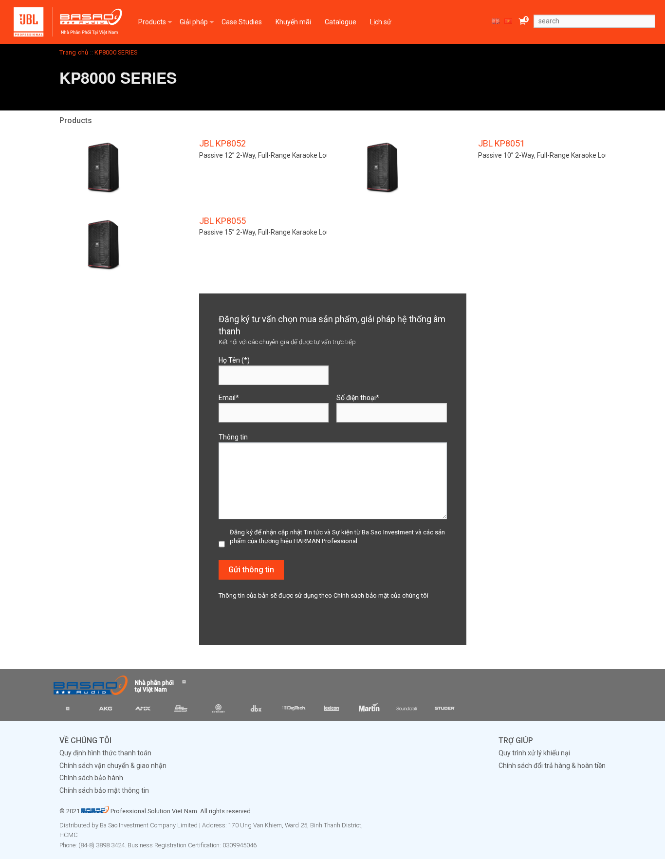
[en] (496, 22)
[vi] (509, 22)
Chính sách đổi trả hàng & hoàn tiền (552, 765)
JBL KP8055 (222, 221)
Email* (229, 398)
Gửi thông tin (251, 569)
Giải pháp (194, 22)
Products (152, 22)
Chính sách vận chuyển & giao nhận (112, 765)
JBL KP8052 (222, 143)
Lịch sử (380, 22)
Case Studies (242, 22)
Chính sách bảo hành (91, 778)
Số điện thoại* (357, 398)
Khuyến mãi (293, 22)
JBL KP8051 (501, 143)
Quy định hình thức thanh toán (105, 753)
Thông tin (233, 437)
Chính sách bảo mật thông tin (104, 790)
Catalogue (340, 22)
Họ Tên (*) (234, 360)
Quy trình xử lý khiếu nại (534, 753)
